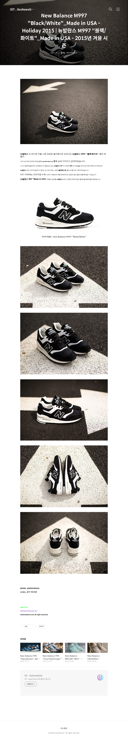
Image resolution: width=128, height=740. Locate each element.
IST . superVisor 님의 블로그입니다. (37, 679)
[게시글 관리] (32, 626)
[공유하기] (29, 626)
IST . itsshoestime (22, 9)
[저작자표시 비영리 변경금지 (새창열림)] (49, 626)
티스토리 (64, 728)
